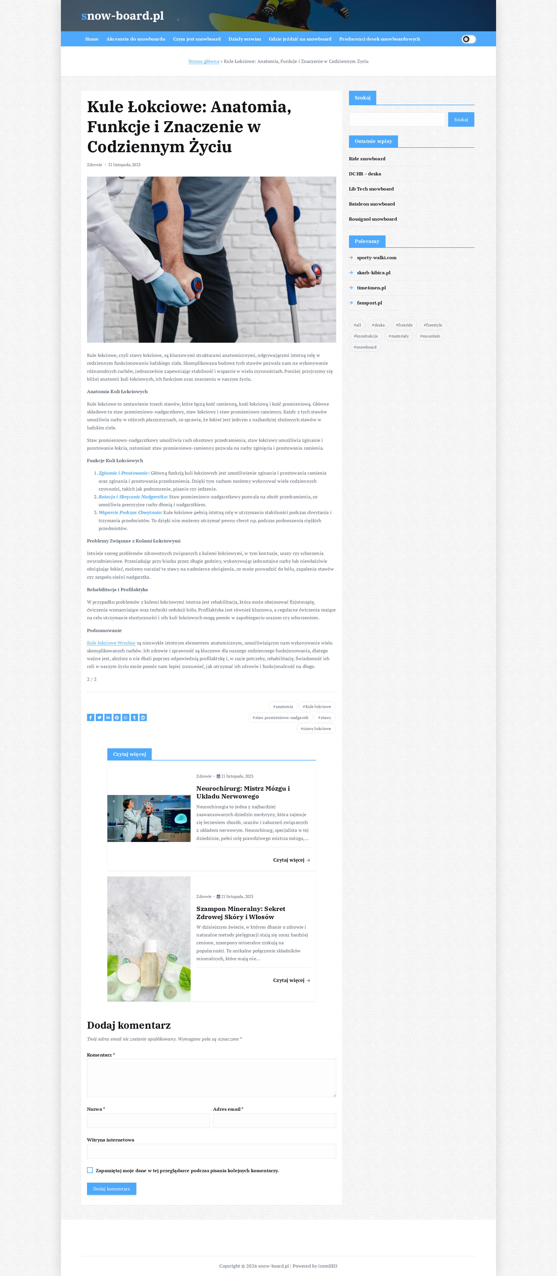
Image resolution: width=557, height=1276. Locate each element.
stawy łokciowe (317, 728)
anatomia (284, 706)
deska (380, 325)
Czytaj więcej (289, 859)
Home (92, 39)
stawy (326, 717)
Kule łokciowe (318, 706)
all (358, 325)
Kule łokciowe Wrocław (111, 643)
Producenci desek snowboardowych (379, 39)
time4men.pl (371, 287)
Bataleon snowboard (372, 204)
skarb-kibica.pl (373, 272)
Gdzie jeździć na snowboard (300, 39)
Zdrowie (94, 164)
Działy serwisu (245, 39)
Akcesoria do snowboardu (135, 39)
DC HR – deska (365, 173)
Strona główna (204, 61)
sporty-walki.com (377, 257)
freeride (405, 325)
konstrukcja (367, 336)
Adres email (228, 1109)
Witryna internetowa (110, 1140)
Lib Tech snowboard (371, 189)
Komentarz (101, 1055)
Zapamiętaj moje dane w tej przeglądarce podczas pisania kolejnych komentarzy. (187, 1170)
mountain (431, 336)
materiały (400, 336)
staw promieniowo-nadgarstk (281, 717)
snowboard (366, 347)
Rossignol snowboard (373, 219)
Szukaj (363, 97)
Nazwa (96, 1109)
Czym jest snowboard (197, 39)
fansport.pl (369, 303)
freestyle (434, 325)
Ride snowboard (367, 158)
